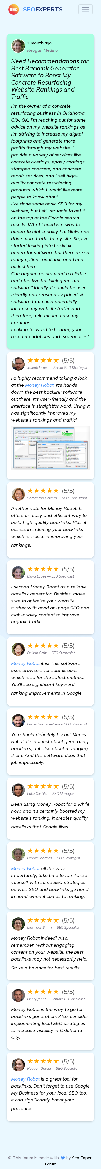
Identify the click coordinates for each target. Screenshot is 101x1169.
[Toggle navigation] (85, 9)
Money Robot (39, 385)
